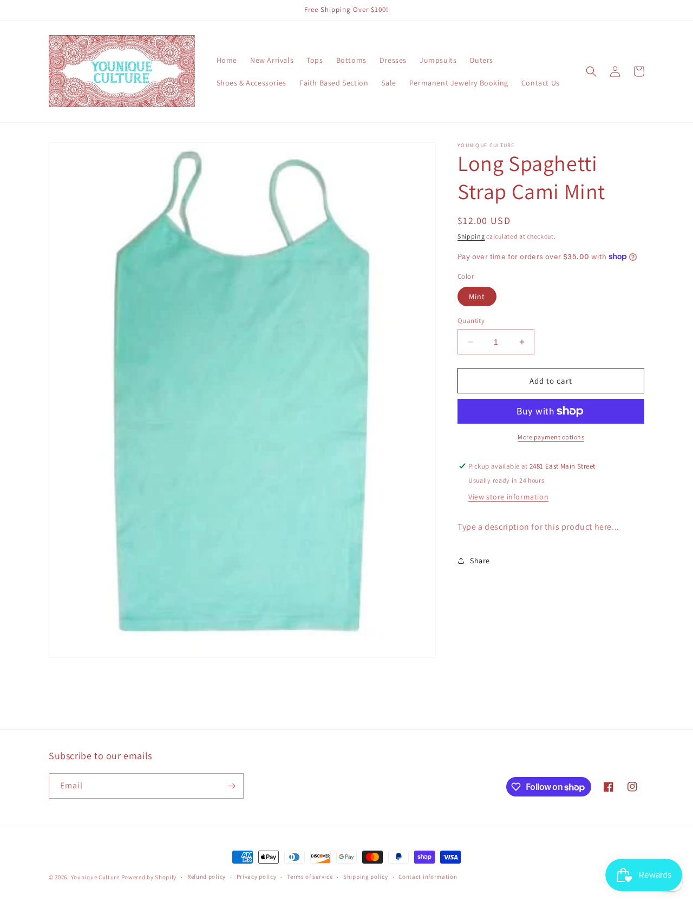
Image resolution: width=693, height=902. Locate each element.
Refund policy (206, 876)
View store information (508, 497)
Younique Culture (95, 877)
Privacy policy (257, 876)
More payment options (551, 437)
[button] (591, 71)
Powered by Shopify (149, 877)
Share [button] (480, 560)
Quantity (471, 320)
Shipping (471, 236)
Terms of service (309, 876)
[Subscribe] (231, 786)
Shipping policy (365, 876)
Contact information (427, 876)
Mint (477, 296)
